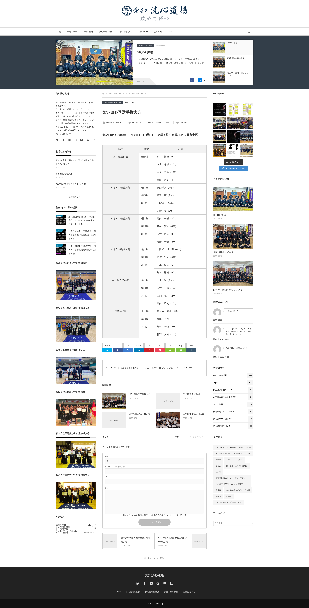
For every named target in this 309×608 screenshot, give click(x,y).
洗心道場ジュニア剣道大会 (237, 466)
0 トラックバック (196, 437)
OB (249, 453)
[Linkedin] (139, 350)
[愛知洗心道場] (154, 13)
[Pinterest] (149, 350)
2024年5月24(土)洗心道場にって (228, 502)
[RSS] (94, 140)
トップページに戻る (156, 558)
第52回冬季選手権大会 (139, 394)
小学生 (158, 122)
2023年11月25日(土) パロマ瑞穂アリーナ (232, 484)
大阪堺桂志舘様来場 (150, 52)
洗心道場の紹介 (133, 592)
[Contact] (88, 140)
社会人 (218, 466)
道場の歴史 (88, 31)
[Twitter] (107, 350)
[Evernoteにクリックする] (181, 350)
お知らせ (158, 31)
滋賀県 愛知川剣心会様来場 (228, 289)
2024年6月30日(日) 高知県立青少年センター (233, 447)
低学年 (143, 122)
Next (234, 37)
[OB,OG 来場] (233, 199)
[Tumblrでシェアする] (191, 350)
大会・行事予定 (125, 31)
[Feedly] (170, 350)
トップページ (60, 32)
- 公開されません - (116, 467)
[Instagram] (69, 140)
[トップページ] (103, 93)
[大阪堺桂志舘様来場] (94, 62)
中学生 (135, 122)
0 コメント (179, 437)
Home (118, 592)
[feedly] (158, 583)
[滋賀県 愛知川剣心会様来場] (233, 273)
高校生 (218, 496)
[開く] (219, 109)
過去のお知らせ (75, 197)
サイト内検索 (249, 32)
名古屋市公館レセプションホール (229, 453)
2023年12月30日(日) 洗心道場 (238, 490)
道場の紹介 (72, 31)
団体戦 (218, 490)
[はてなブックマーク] (128, 350)
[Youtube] (82, 140)
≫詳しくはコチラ (63, 134)
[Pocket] (159, 350)
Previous (234, 87)
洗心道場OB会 (105, 31)
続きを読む (141, 81)
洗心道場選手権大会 (113, 102)
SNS (170, 31)
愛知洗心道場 (154, 575)
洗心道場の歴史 (152, 592)
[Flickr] (75, 140)
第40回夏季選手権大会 (139, 413)
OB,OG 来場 (219, 215)
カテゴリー (143, 31)
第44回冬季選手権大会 (193, 413)
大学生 (239, 460)
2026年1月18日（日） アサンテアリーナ (232, 478)
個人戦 (151, 122)
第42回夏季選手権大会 (193, 394)
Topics (141, 45)
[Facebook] (117, 350)
